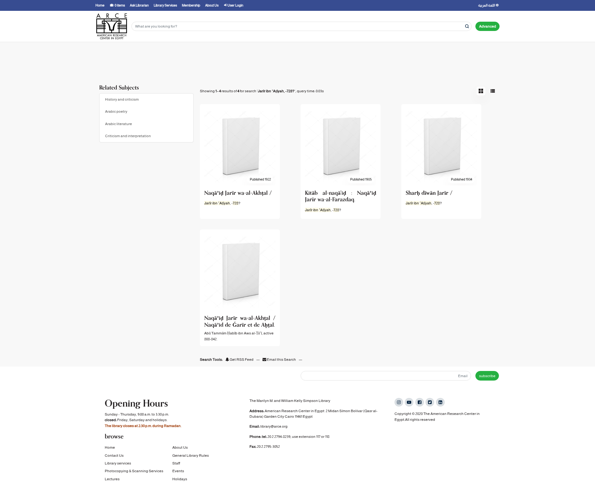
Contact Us (114, 455)
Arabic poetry (116, 111)
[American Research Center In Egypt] (111, 26)
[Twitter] (429, 402)
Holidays (179, 479)
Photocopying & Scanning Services (134, 471)
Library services (118, 463)
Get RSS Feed (241, 359)
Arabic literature (118, 124)
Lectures (112, 479)
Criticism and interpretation (128, 136)
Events (178, 471)
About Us (180, 447)
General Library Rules (190, 455)
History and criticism (122, 99)
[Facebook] (419, 402)
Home (110, 447)
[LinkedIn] (440, 402)
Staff (176, 463)
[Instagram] (398, 402)
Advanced (487, 26)
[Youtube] (409, 402)
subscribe (487, 376)
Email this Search (281, 359)
